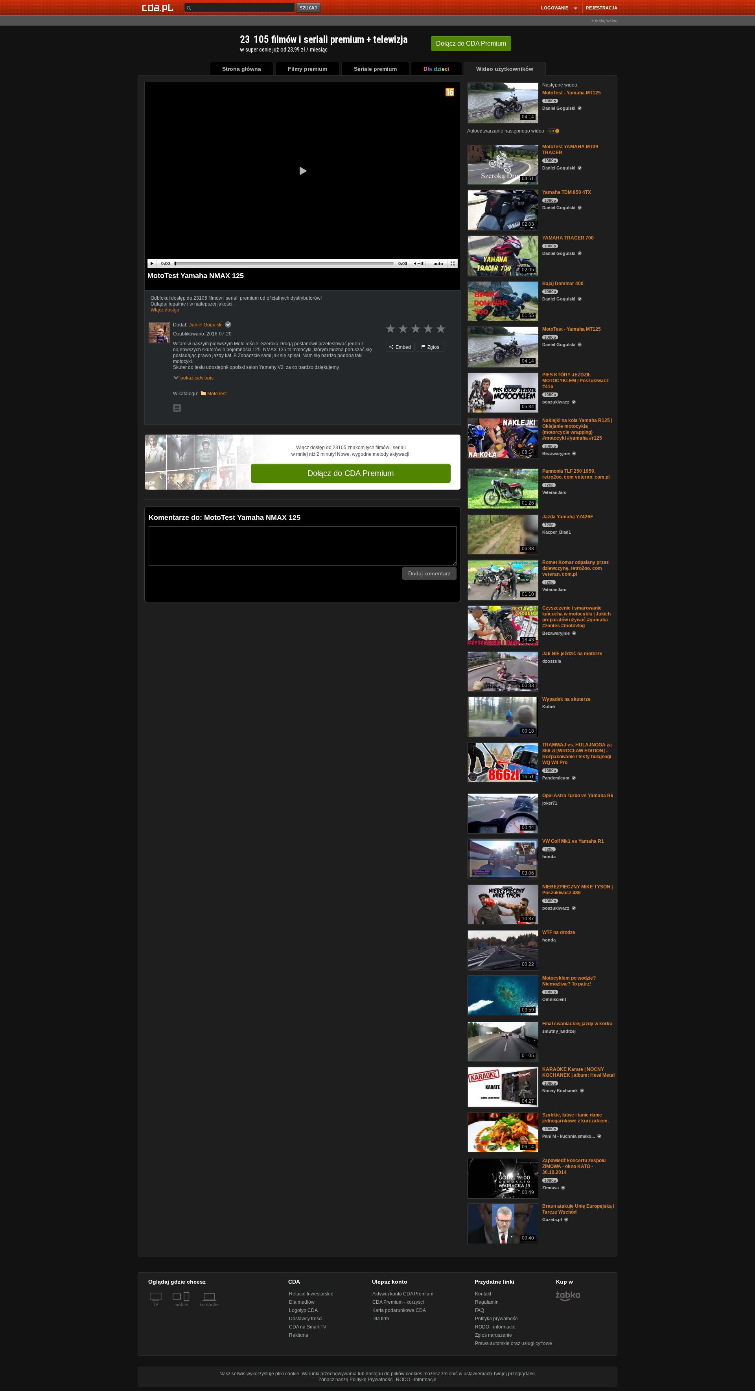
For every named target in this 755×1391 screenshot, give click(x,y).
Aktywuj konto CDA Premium (402, 1294)
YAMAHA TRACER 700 (568, 238)
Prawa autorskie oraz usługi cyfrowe (513, 1343)
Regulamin (487, 1302)
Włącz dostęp (165, 310)
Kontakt (483, 1294)
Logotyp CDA (303, 1310)
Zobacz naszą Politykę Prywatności (356, 1379)
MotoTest (216, 393)
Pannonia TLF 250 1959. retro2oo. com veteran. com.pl (576, 474)
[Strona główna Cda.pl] (159, 7)
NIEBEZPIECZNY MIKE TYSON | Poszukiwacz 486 (577, 889)
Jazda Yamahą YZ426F (567, 517)
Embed (402, 347)
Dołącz (471, 43)
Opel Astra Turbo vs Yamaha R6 (577, 795)
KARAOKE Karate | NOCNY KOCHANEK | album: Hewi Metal (578, 1072)
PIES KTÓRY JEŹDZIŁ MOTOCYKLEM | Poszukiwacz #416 (575, 380)
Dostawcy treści (305, 1318)
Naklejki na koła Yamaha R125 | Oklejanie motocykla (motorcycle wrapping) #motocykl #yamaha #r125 (577, 429)
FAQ (479, 1310)
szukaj (309, 8)
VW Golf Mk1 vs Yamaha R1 (573, 841)
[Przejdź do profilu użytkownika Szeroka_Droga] (159, 332)
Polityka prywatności (497, 1318)
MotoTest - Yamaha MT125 (571, 93)
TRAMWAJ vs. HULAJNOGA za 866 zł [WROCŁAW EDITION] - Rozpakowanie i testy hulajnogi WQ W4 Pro (577, 753)
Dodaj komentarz (429, 573)
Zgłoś (432, 347)
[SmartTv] (187, 1309)
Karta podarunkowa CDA (399, 1310)
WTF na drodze (558, 932)
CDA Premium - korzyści (398, 1302)
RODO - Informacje (416, 1379)
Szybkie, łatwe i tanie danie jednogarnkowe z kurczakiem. (575, 1118)
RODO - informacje (495, 1327)
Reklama (298, 1335)
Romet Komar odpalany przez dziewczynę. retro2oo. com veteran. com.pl (575, 568)
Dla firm (380, 1318)
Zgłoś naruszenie (493, 1335)
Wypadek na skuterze (566, 699)
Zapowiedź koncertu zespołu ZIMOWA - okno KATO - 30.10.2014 (574, 1166)
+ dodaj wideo (604, 20)
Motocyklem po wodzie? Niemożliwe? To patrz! (569, 981)
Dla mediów (302, 1302)
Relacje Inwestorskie (311, 1294)
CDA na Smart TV (307, 1327)
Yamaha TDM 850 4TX (566, 192)
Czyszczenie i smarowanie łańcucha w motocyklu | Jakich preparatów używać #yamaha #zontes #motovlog (576, 616)
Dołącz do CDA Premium (351, 473)
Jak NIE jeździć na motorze (572, 653)
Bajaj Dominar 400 (563, 283)
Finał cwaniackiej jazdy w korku (577, 1023)
